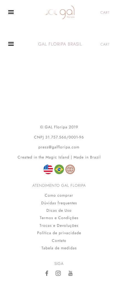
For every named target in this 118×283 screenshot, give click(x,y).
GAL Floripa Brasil (60, 44)
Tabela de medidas (59, 248)
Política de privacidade (59, 233)
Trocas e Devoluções (59, 225)
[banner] (59, 12)
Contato (59, 240)
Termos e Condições (59, 217)
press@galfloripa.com (59, 147)
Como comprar (59, 195)
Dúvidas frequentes (59, 203)
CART (105, 12)
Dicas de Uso (59, 210)
